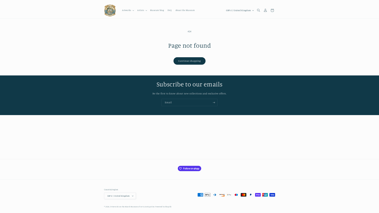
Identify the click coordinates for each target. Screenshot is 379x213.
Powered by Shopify (163, 207)
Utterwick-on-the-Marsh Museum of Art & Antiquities (132, 207)
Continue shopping (189, 60)
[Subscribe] (214, 102)
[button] (127, 10)
